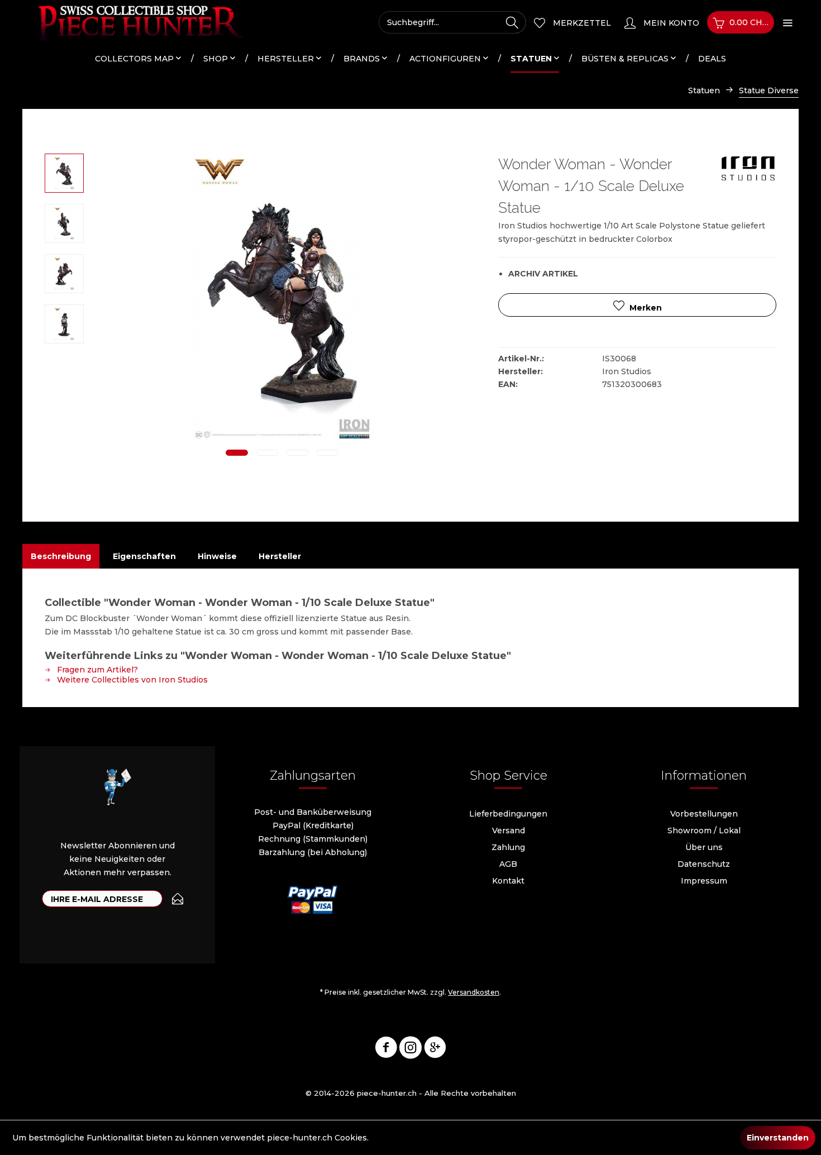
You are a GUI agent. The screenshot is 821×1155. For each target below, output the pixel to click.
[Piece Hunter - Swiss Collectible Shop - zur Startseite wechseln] (134, 22)
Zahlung (508, 847)
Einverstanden (778, 1138)
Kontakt (508, 881)
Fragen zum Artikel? (96, 670)
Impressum (704, 881)
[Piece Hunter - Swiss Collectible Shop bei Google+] (435, 1049)
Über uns (704, 847)
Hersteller (280, 556)
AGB (508, 864)
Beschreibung (61, 556)
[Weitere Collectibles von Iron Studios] (748, 173)
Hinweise (217, 556)
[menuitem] (452, 22)
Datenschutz (703, 864)
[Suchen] (512, 22)
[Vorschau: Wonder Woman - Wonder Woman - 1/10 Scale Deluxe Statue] (64, 173)
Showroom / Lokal (704, 830)
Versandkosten (473, 992)
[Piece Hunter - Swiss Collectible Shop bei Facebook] (386, 1049)
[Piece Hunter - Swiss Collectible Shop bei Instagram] (410, 1049)
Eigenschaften (144, 556)
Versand (508, 830)
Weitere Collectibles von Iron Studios (131, 680)
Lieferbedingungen (508, 814)
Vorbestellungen (704, 814)
